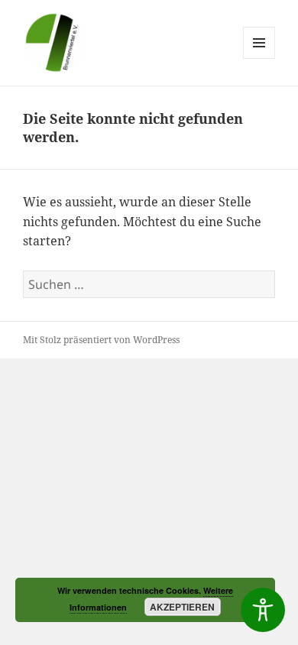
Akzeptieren (182, 607)
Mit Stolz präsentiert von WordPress (101, 339)
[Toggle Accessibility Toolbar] (263, 610)
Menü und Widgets (259, 58)
